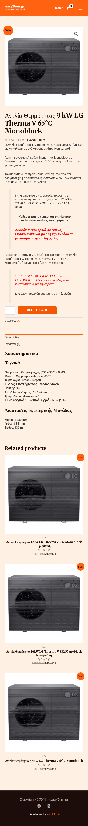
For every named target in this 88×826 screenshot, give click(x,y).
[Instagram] (49, 806)
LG (18, 320)
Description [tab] (12, 337)
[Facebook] (39, 806)
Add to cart (37, 310)
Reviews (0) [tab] (12, 344)
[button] (76, 34)
